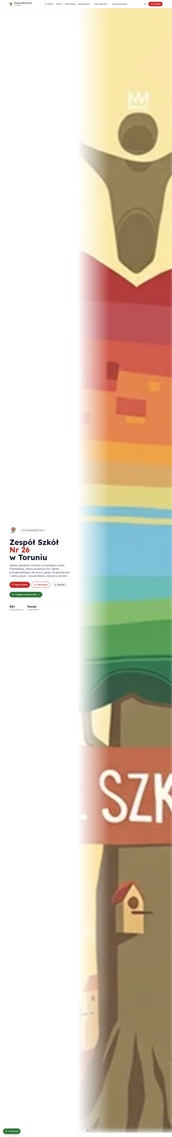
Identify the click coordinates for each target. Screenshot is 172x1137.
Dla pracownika (119, 4)
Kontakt (157, 4)
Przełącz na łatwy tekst (26, 594)
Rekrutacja (70, 4)
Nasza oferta (21, 585)
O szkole (49, 4)
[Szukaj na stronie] (144, 4)
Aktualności (83, 4)
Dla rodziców (101, 4)
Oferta (59, 4)
